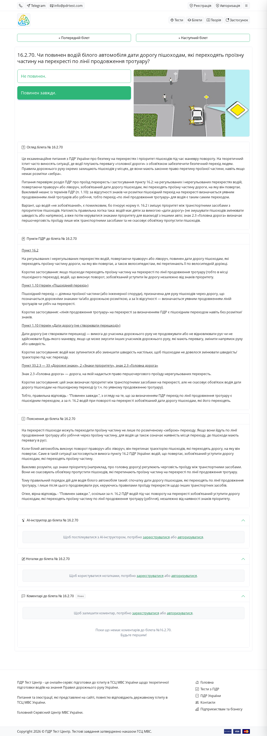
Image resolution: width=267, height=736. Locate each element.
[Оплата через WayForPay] (228, 731)
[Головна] (23, 20)
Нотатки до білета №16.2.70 (48, 559)
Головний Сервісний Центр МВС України (49, 712)
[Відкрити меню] (246, 5)
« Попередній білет (74, 37)
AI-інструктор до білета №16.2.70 (52, 520)
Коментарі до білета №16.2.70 (55, 596)
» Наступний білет (193, 37)
